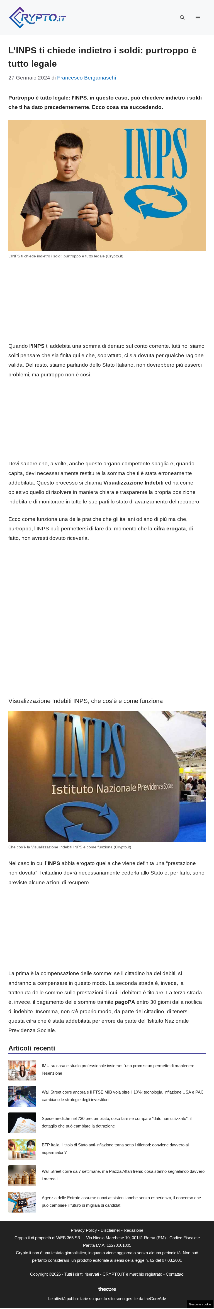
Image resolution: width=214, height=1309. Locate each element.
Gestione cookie (200, 1304)
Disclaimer (110, 1230)
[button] (182, 17)
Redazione (133, 1230)
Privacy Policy (84, 1230)
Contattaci (175, 1274)
